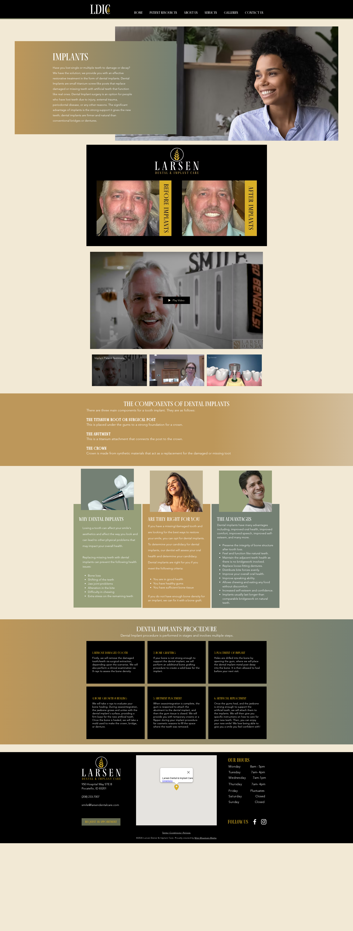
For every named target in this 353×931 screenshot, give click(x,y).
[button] (163, 12)
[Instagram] (263, 821)
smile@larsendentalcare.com (100, 805)
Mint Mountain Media (205, 838)
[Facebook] (254, 821)
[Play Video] (119, 370)
